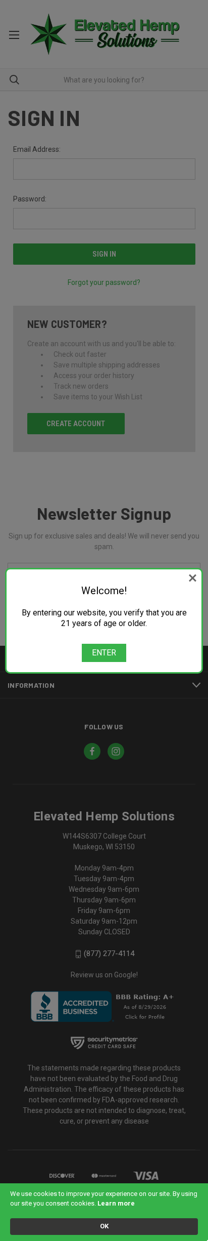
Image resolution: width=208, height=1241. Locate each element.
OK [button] (104, 1226)
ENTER (104, 652)
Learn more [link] (116, 1203)
